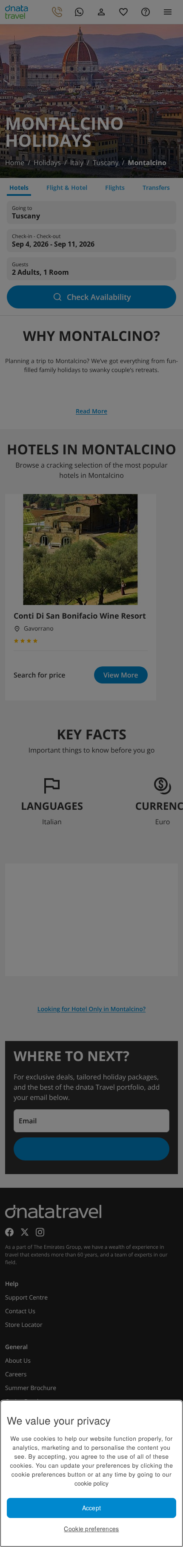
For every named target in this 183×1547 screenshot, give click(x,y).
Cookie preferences (91, 1528)
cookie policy (91, 1483)
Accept (91, 1507)
